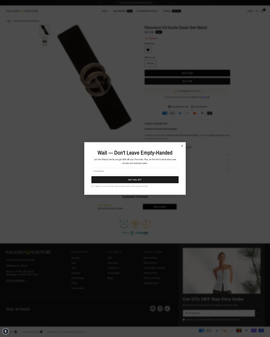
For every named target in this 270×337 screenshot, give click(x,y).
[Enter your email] (135, 179)
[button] (5, 331)
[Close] (182, 146)
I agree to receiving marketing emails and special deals (121, 186)
